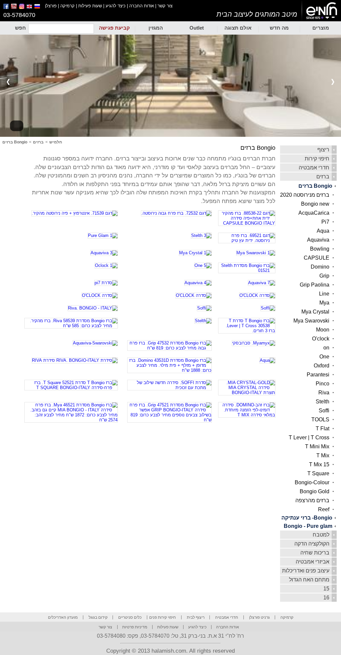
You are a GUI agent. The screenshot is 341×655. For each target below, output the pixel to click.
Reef (323, 509)
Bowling (319, 249)
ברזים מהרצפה (312, 500)
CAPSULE (316, 258)
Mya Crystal (315, 312)
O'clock (320, 338)
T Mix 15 (319, 464)
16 (326, 597)
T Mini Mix (317, 446)
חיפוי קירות (317, 158)
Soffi (324, 410)
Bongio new (315, 204)
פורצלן (51, 5)
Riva (323, 392)
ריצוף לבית (195, 617)
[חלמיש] (321, 11)
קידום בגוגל (98, 617)
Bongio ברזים (315, 186)
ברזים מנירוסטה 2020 (304, 195)
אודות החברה (141, 5)
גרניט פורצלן (259, 617)
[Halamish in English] (30, 7)
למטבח (321, 535)
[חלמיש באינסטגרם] (22, 7)
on (326, 347)
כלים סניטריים (130, 617)
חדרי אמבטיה (314, 167)
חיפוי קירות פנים (162, 617)
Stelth (322, 401)
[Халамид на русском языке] (39, 7)
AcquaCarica (313, 213)
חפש (20, 28)
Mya (324, 303)
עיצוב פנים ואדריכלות (305, 570)
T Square (318, 473)
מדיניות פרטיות (134, 627)
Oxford (321, 365)
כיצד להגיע (116, 5)
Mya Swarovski (311, 321)
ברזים (322, 176)
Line (324, 294)
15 (326, 588)
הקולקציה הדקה (311, 543)
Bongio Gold (314, 491)
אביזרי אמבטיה (312, 561)
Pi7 (325, 222)
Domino (320, 267)
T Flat (322, 428)
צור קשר (165, 5)
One (324, 356)
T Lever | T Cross (309, 437)
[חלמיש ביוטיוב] (14, 7)
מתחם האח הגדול (309, 579)
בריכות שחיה (314, 552)
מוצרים (320, 28)
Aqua (323, 231)
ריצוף (323, 149)
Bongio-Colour (312, 482)
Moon (322, 329)
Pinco (322, 383)
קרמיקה (67, 5)
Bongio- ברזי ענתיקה (306, 518)
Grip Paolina (314, 285)
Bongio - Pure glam (308, 526)
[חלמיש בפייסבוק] (6, 7)
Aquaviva (318, 240)
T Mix (322, 455)
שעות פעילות (90, 5)
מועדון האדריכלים (63, 617)
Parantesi (318, 374)
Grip (324, 276)
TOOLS (320, 419)
